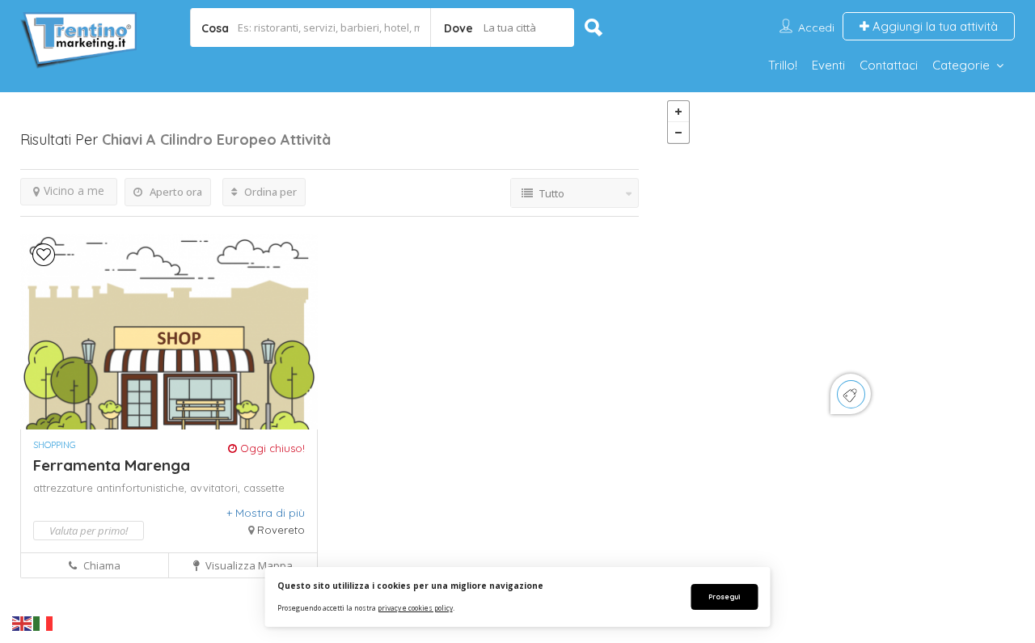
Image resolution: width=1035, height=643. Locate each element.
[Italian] (43, 623)
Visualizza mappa (248, 565)
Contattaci (889, 65)
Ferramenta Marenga (111, 465)
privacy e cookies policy (415, 607)
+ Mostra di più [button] (265, 513)
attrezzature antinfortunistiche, (111, 487)
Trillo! (782, 65)
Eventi (828, 65)
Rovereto (281, 529)
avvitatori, (216, 487)
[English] (22, 623)
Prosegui (724, 596)
